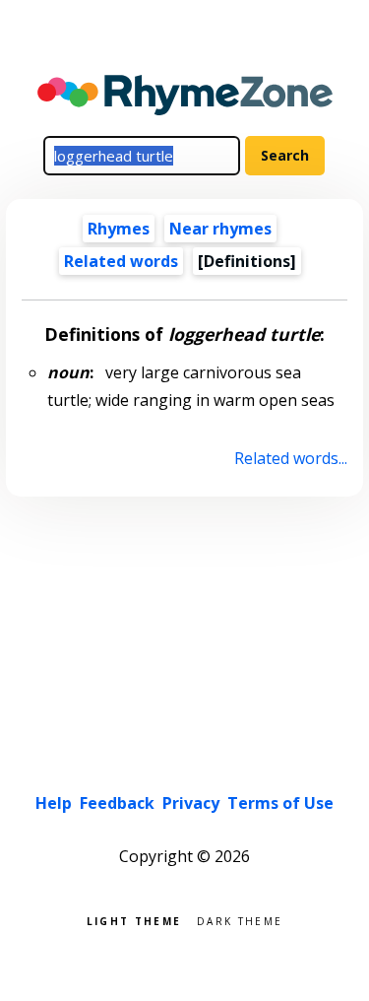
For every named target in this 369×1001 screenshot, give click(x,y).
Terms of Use (280, 803)
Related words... (290, 458)
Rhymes (119, 228)
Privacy (190, 803)
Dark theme (239, 919)
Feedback (117, 803)
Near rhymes (220, 228)
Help (53, 803)
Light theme (134, 919)
